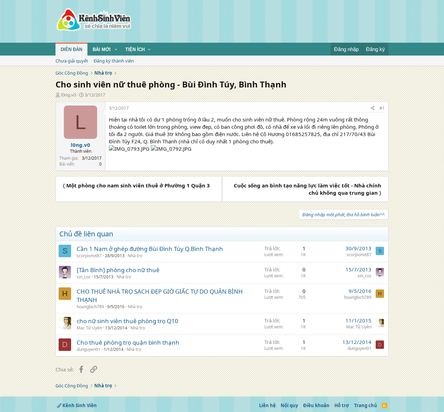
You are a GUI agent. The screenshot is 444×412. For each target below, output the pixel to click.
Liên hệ (267, 405)
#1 (382, 108)
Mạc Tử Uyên (89, 328)
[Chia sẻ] (372, 108)
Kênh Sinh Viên (79, 405)
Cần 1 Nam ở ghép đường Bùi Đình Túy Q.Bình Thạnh (150, 249)
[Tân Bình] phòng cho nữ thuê (118, 270)
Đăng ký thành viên (114, 61)
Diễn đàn (71, 49)
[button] (115, 50)
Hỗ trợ (341, 405)
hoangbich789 (90, 307)
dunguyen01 (89, 349)
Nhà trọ (135, 256)
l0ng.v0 (68, 95)
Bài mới (102, 49)
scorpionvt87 (89, 256)
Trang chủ (365, 405)
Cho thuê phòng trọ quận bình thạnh (128, 342)
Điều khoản (316, 405)
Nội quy (289, 405)
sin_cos (84, 277)
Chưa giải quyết (72, 61)
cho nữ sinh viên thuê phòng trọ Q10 (127, 321)
